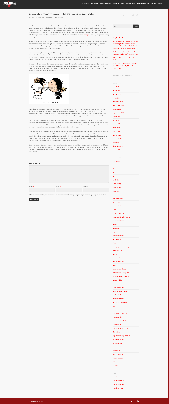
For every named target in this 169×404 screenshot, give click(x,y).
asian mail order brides (120, 195)
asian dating (117, 191)
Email (58, 186)
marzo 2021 (117, 90)
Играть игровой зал (118, 354)
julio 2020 (116, 120)
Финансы (115, 365)
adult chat (116, 180)
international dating (119, 269)
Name (31, 186)
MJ (114, 306)
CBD (114, 210)
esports (115, 232)
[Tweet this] (133, 15)
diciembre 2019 (118, 146)
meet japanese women (120, 302)
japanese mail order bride (121, 276)
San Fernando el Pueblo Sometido (101, 3)
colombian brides (118, 221)
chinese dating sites (119, 213)
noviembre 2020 (118, 105)
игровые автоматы (118, 358)
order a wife (117, 310)
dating (115, 224)
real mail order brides (120, 313)
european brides (118, 235)
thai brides (116, 332)
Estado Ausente (130, 3)
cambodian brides (119, 206)
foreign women (118, 250)
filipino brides (117, 239)
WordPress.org (118, 388)
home (115, 254)
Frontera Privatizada (143, 3)
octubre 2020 (117, 109)
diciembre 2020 (118, 102)
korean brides (117, 280)
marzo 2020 (117, 135)
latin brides (116, 284)
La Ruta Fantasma (84, 3)
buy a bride (116, 202)
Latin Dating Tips (118, 287)
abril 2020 (116, 131)
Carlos (32, 17)
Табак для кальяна (117, 362)
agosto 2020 (117, 116)
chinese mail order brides (121, 217)
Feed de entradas (118, 380)
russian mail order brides (121, 321)
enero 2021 (116, 98)
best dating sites (118, 198)
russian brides (117, 317)
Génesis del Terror (118, 3)
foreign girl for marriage (121, 247)
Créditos (153, 3)
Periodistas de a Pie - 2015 (36, 401)
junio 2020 (116, 124)
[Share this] (129, 15)
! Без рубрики (116, 161)
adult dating (117, 184)
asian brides (117, 187)
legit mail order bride (120, 291)
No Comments (59, 17)
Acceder (115, 377)
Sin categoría (49, 17)
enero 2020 (116, 142)
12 (113, 169)
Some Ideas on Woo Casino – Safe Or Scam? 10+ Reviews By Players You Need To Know (125, 66)
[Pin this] (137, 15)
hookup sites (117, 258)
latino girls (86, 35)
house (115, 265)
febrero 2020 (117, 139)
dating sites (116, 228)
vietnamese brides (119, 347)
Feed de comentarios (119, 384)
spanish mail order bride (121, 328)
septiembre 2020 (118, 113)
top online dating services (121, 336)
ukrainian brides (118, 339)
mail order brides (118, 298)
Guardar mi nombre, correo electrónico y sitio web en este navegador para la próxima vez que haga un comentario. (69, 195)
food (114, 243)
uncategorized (117, 343)
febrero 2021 (117, 94)
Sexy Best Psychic (118, 38)
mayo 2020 (116, 127)
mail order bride (118, 295)
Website (85, 186)
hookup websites (118, 261)
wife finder (116, 350)
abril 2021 (116, 87)
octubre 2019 (117, 150)
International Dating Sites (121, 273)
